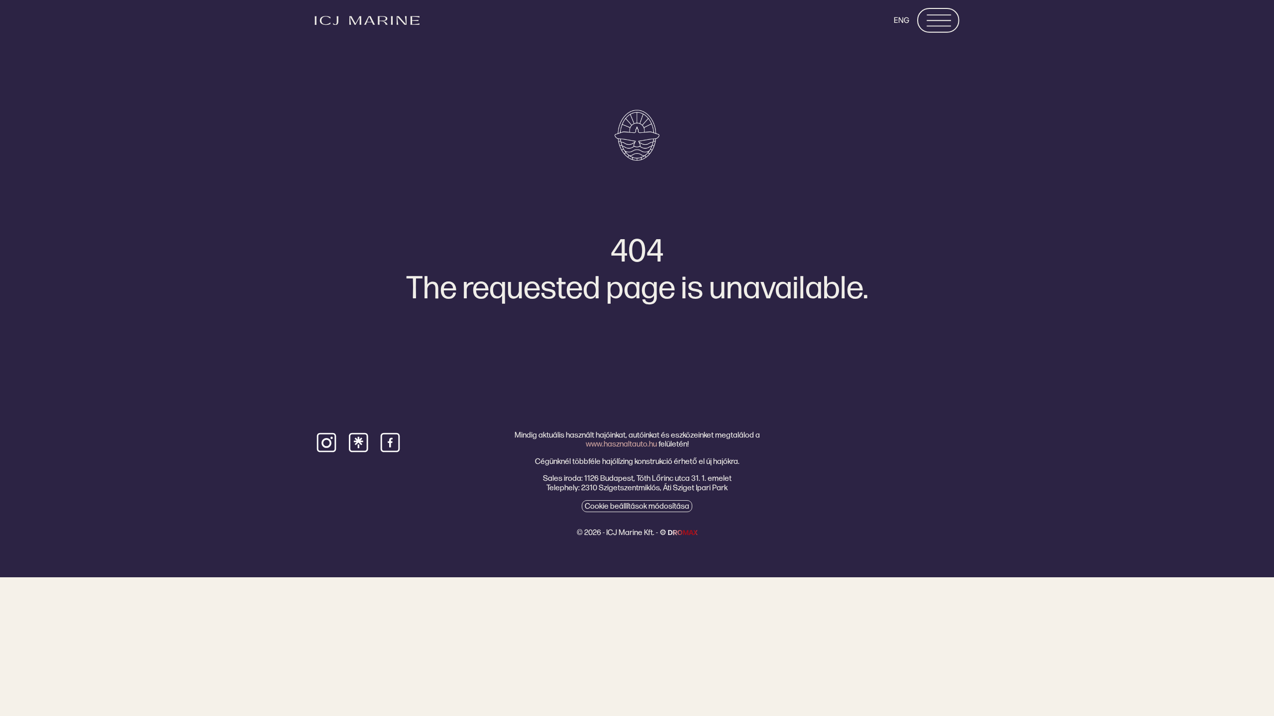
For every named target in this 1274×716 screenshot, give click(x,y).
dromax (683, 532)
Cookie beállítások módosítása (637, 506)
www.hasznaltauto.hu (621, 443)
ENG (901, 20)
